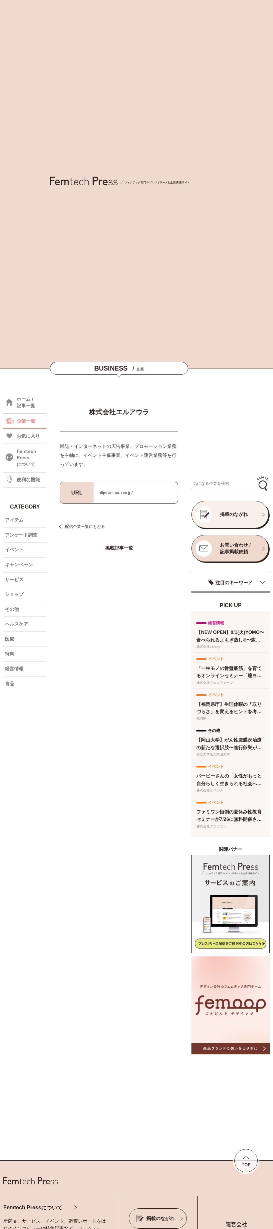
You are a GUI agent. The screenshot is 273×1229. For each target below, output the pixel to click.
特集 (9, 653)
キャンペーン (19, 564)
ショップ (14, 594)
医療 (9, 638)
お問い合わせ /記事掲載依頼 (235, 548)
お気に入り (28, 436)
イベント (14, 549)
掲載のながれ (234, 514)
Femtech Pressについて (33, 1207)
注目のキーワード (234, 582)
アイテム (14, 520)
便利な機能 (28, 479)
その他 (12, 609)
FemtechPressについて (26, 458)
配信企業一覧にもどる (85, 527)
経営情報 (14, 668)
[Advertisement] (230, 431)
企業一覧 (26, 421)
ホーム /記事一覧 (26, 402)
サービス (14, 579)
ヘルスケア (16, 623)
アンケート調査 (21, 535)
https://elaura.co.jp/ (116, 493)
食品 (9, 683)
